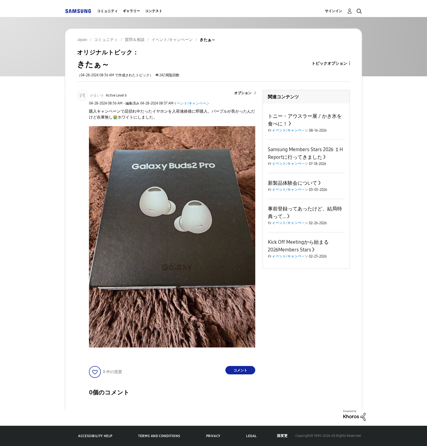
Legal (251, 436)
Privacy (213, 436)
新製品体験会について (292, 183)
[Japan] (78, 11)
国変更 (282, 436)
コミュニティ (107, 11)
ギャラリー (131, 11)
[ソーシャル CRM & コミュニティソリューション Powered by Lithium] (354, 415)
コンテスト (153, 11)
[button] (247, 93)
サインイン (333, 11)
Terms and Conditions (159, 436)
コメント (240, 370)
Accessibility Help (95, 436)
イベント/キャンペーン (191, 103)
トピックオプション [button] (329, 63)
